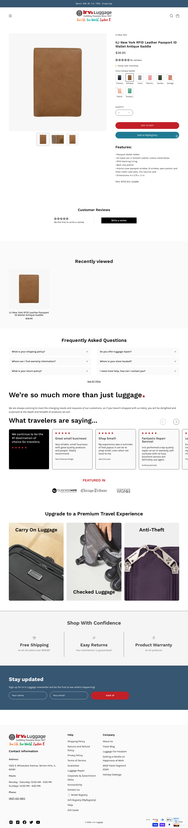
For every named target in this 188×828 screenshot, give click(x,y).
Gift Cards (73, 810)
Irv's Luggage (97, 822)
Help (70, 734)
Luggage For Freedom (115, 751)
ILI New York (121, 35)
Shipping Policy (76, 741)
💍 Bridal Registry (78, 794)
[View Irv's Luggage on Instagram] (11, 822)
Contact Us (74, 789)
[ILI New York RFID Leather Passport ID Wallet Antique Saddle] (43, 139)
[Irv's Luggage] (94, 16)
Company (109, 734)
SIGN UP (110, 695)
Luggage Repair (76, 770)
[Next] (176, 422)
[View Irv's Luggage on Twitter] (31, 822)
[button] (171, 16)
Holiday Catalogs (112, 774)
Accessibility (75, 784)
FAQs (70, 805)
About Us (108, 741)
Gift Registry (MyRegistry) (82, 800)
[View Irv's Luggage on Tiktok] (18, 822)
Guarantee (73, 765)
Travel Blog (109, 746)
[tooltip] (176, 136)
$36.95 (29, 319)
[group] (94, 3)
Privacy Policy (75, 755)
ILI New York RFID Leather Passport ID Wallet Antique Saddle (29, 313)
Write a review (118, 220)
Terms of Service (77, 760)
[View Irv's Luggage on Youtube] (38, 822)
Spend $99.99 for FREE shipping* (94, 3)
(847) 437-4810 (17, 798)
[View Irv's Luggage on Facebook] (24, 822)
